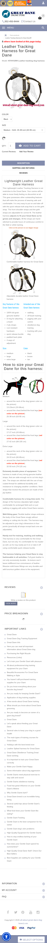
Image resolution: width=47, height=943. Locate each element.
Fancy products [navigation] (14, 35)
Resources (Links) (14, 657)
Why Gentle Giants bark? (17, 793)
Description (23, 163)
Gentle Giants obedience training (20, 782)
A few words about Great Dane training (23, 701)
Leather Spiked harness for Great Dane (23, 748)
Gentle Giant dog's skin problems (20, 829)
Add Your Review (26, 152)
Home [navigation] (5, 35)
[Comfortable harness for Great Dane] (22, 245)
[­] (42, 27)
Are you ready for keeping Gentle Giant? (23, 693)
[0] (40, 19)
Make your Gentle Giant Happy (20, 767)
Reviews (23, 173)
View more (11, 603)
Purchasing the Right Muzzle (19, 653)
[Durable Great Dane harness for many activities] (22, 279)
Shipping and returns (23, 168)
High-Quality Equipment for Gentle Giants (24, 833)
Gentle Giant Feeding (16, 818)
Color (5, 114)
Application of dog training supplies (21, 697)
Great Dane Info (13, 642)
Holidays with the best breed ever (20, 745)
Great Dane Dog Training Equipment (22, 638)
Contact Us (29, 21)
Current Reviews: (9, 152)
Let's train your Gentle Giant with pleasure (24, 661)
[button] (6, 936)
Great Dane (12, 634)
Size (4, 125)
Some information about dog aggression (23, 771)
